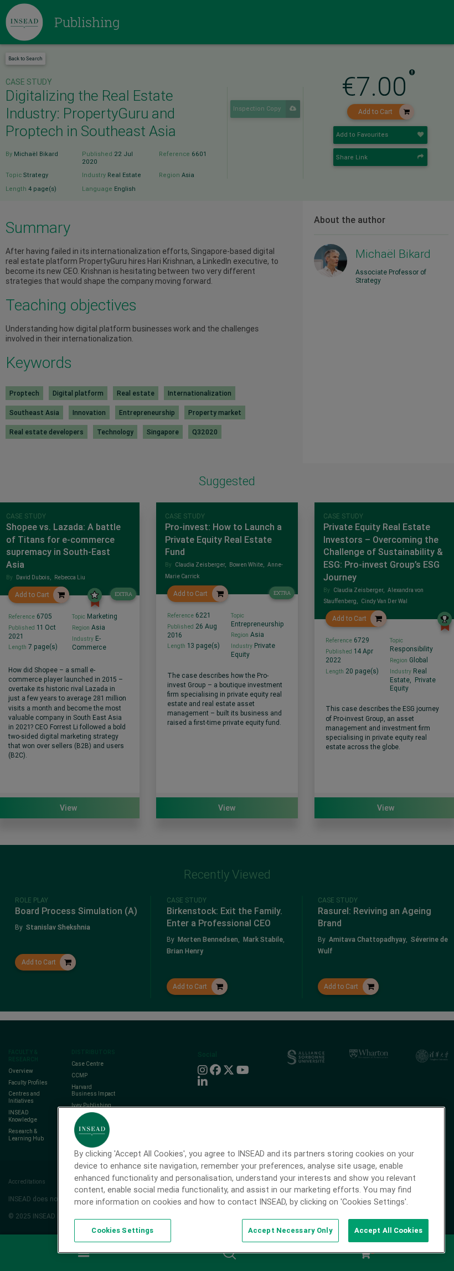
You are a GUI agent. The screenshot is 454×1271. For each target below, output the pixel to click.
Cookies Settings (122, 1230)
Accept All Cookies (388, 1230)
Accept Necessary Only (290, 1230)
